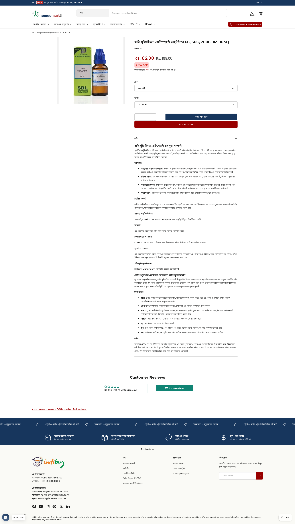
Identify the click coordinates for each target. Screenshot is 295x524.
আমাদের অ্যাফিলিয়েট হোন (133, 483)
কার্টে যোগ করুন (201, 117)
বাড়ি (33, 33)
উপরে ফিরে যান (146, 449)
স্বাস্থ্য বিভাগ (97, 24)
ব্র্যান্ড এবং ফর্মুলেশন (61, 24)
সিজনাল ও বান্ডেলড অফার (100, 424)
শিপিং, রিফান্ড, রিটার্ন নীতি (132, 478)
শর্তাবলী (126, 468)
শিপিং (147, 69)
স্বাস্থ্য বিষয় (81, 24)
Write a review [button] (174, 388)
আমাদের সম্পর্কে (129, 463)
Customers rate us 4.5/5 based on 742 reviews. (59, 409)
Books (148, 24)
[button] (261, 13)
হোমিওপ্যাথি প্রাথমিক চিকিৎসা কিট (56, 424)
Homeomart (44, 517)
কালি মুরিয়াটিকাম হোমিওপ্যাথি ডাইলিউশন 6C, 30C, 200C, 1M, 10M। (54, 33)
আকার (136, 97)
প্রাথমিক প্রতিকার (39, 24)
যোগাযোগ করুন (178, 463)
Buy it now (186, 124)
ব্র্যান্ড (136, 81)
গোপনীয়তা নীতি (128, 473)
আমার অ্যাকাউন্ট (179, 468)
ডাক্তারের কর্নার (116, 24)
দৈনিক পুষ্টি (134, 24)
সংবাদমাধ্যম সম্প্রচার (181, 473)
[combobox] (152, 13)
